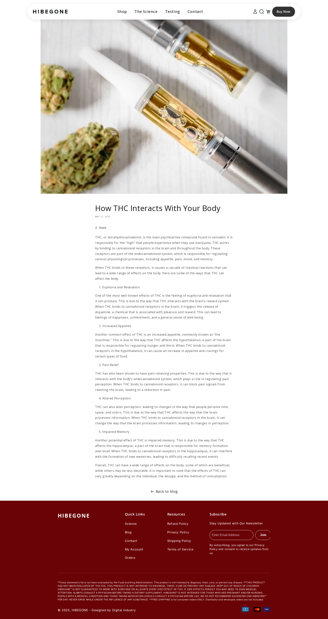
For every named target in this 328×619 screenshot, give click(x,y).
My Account (134, 549)
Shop (122, 11)
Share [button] (102, 227)
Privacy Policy (178, 532)
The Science (146, 11)
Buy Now (283, 11)
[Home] (50, 11)
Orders (130, 558)
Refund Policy (177, 524)
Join (263, 535)
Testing (172, 11)
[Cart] (268, 11)
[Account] (255, 11)
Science (131, 524)
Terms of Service (180, 549)
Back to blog (167, 491)
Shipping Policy (179, 541)
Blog (128, 532)
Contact (195, 11)
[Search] (261, 11)
